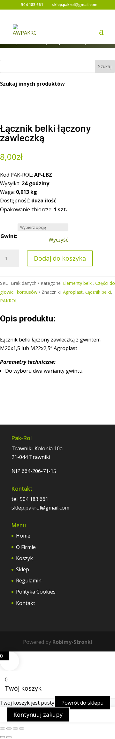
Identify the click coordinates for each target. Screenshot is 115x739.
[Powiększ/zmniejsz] (2, 728)
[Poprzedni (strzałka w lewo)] (2, 737)
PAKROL (9, 301)
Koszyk (24, 558)
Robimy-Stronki (72, 641)
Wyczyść (58, 239)
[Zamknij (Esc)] (21, 728)
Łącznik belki (98, 292)
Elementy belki (78, 283)
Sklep (22, 569)
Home (23, 535)
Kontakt (25, 603)
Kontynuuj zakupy (38, 714)
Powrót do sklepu (82, 702)
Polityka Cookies (36, 591)
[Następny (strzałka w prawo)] (9, 737)
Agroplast (73, 292)
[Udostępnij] (15, 728)
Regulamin (29, 580)
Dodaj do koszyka (60, 258)
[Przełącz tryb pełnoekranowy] (9, 728)
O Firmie (26, 547)
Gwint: (8, 236)
